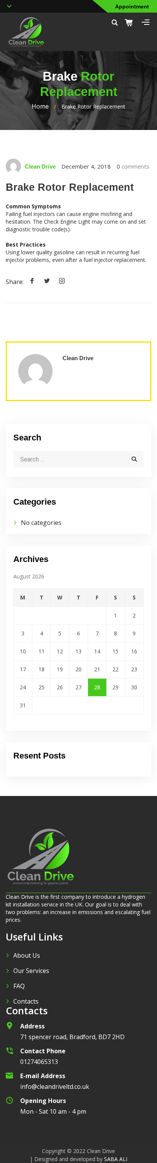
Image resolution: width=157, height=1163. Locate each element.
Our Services (31, 970)
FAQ (19, 986)
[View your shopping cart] (131, 22)
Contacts (25, 1001)
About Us (26, 955)
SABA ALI (115, 1159)
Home (40, 106)
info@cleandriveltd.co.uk (54, 1086)
